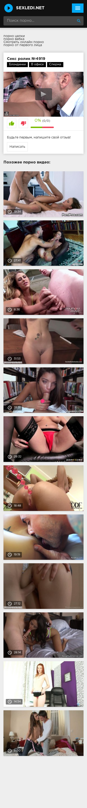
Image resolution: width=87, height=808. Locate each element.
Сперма (55, 64)
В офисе (37, 64)
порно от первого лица (22, 45)
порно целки (14, 36)
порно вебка (13, 39)
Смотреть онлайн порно (23, 42)
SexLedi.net (30, 8)
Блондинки (17, 64)
